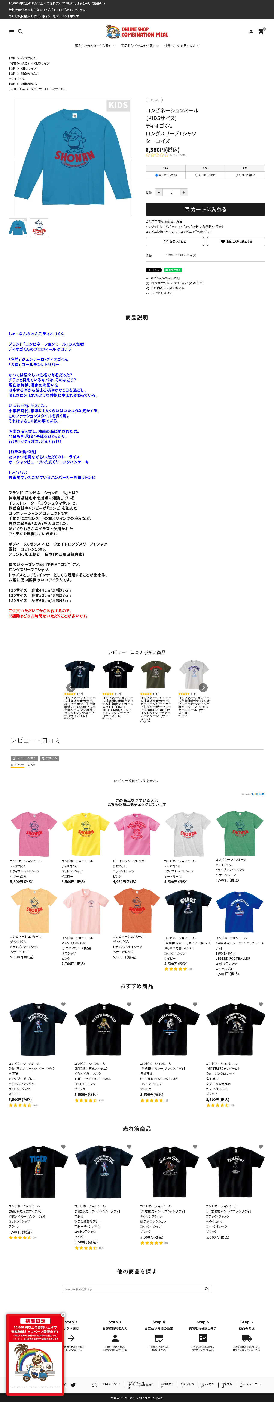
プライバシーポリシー (251, 1385)
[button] (70, 687)
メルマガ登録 (207, 1385)
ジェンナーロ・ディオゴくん (48, 89)
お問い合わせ (175, 241)
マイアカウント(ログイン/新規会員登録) (141, 1385)
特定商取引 (227, 1385)
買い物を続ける (159, 293)
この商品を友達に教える (165, 288)
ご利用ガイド (167, 1385)
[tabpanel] (73, 157)
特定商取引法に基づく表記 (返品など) (175, 283)
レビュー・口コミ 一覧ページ (105, 1385)
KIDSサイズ (42, 63)
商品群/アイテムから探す (138, 45)
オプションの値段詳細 (163, 278)
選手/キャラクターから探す (93, 45)
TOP (12, 58)
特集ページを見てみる (180, 45)
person (251, 31)
